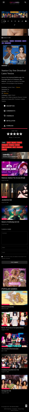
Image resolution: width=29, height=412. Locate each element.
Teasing (4, 149)
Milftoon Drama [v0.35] (8, 307)
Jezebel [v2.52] (7, 200)
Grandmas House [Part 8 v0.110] (10, 370)
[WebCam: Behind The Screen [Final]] (14, 168)
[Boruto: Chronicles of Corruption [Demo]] (14, 319)
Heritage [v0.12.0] (6, 391)
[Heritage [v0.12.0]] (14, 382)
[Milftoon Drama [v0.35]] (14, 298)
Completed (4, 175)
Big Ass (14, 142)
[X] (11, 21)
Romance (19, 147)
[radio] (8, 134)
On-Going (18, 41)
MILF (14, 147)
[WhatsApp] (18, 21)
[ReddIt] (22, 21)
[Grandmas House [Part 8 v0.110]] (14, 361)
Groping (11, 145)
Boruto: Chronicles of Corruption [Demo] (13, 328)
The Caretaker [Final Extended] (10, 349)
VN (3, 43)
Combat (19, 142)
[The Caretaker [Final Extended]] (14, 340)
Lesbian (17, 145)
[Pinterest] (15, 21)
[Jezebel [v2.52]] (14, 190)
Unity (24, 41)
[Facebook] (8, 21)
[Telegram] (25, 21)
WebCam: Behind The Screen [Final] (13, 178)
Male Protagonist (6, 147)
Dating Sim (5, 145)
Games (12, 41)
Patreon (18, 87)
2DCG (8, 142)
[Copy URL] (14, 24)
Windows (8, 43)
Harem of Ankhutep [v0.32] (10, 222)
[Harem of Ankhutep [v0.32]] (14, 213)
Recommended (5, 304)
